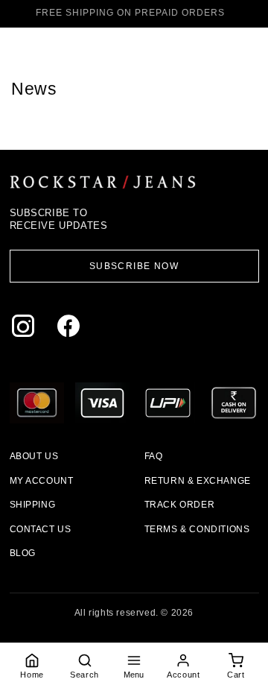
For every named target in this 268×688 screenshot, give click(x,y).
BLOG (23, 553)
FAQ (153, 456)
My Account (42, 481)
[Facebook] (72, 329)
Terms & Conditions (197, 529)
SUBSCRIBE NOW (134, 266)
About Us (34, 456)
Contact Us (40, 529)
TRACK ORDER (179, 504)
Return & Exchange (197, 481)
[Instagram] (26, 329)
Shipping (33, 504)
